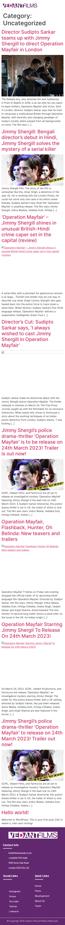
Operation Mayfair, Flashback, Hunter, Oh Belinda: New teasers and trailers (31, 530)
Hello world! (15, 812)
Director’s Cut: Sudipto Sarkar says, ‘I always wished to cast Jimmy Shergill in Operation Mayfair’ (27, 333)
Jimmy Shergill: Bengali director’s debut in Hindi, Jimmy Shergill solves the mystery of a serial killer (31, 140)
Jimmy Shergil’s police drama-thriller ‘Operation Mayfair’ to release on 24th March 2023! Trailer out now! (32, 732)
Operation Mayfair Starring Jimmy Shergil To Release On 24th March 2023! (32, 630)
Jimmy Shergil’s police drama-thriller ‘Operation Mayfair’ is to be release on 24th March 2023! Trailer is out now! (32, 442)
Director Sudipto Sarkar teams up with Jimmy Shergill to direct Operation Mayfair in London (32, 40)
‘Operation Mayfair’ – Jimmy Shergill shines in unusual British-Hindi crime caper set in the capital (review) (29, 228)
